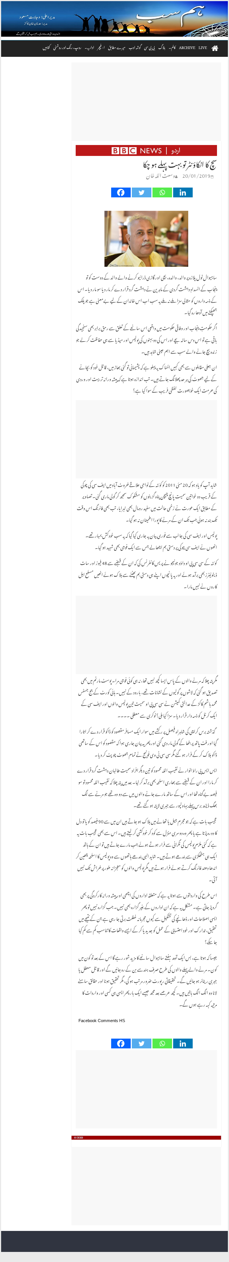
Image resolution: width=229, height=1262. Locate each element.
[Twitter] (141, 192)
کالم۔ (172, 46)
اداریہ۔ (89, 46)
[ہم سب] (114, 19)
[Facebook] (121, 192)
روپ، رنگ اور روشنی (67, 46)
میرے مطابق (116, 46)
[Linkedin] (183, 192)
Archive (187, 46)
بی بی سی (149, 46)
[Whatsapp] (162, 192)
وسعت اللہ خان (160, 174)
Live (203, 46)
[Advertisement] (146, 101)
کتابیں (46, 46)
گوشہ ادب (135, 46)
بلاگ (161, 46)
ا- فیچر (101, 46)
